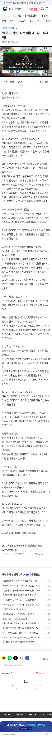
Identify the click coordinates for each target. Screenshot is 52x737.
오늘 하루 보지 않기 (9, 734)
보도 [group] (31, 21)
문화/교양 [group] (22, 21)
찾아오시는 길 (45, 714)
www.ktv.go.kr (9, 549)
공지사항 (6, 714)
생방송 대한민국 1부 (9, 28)
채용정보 (19, 714)
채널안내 (32, 714)
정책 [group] (11, 21)
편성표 (44, 15)
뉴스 (7, 15)
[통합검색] (42, 9)
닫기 (47, 734)
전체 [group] (4, 21)
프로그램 (17, 15)
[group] (26, 726)
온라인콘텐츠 (30, 15)
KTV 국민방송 (8, 7)
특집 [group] (39, 21)
